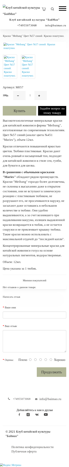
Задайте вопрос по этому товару (52, 111)
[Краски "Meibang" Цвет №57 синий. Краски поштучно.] (34, 46)
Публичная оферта (24, 451)
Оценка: (9, 360)
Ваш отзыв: (11, 326)
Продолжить (51, 372)
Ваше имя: (10, 307)
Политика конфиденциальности (32, 447)
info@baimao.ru (55, 25)
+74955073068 (27, 25)
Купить (19, 111)
